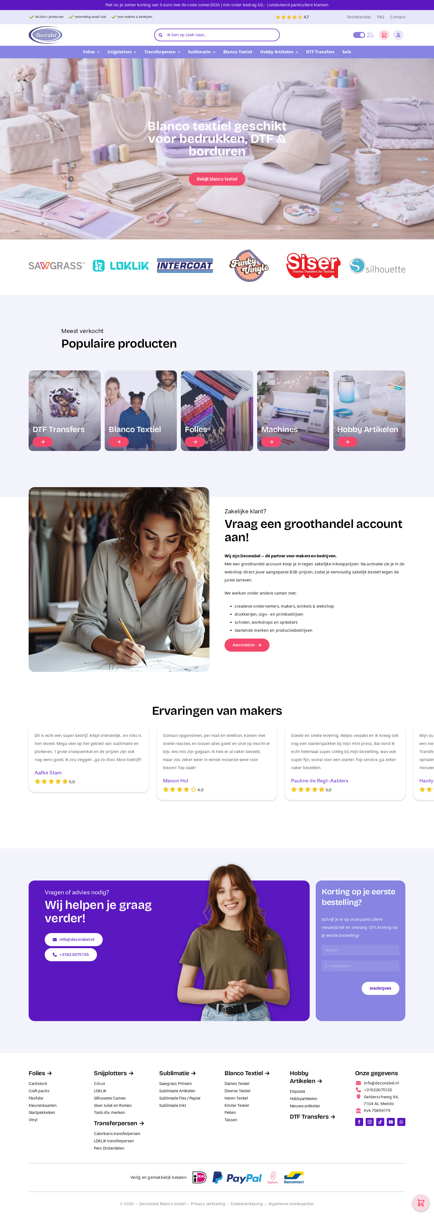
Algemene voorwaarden (291, 1203)
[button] (384, 35)
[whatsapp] (401, 1122)
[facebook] (359, 1122)
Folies (37, 1073)
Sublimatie (174, 1073)
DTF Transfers (309, 1116)
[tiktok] (380, 1122)
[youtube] (391, 1122)
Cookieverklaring (247, 1203)
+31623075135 (378, 1089)
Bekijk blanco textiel (217, 179)
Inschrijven (380, 988)
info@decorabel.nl (381, 1083)
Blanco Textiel (244, 1073)
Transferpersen (115, 1123)
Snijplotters (110, 1073)
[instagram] (370, 1122)
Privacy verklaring (208, 1203)
